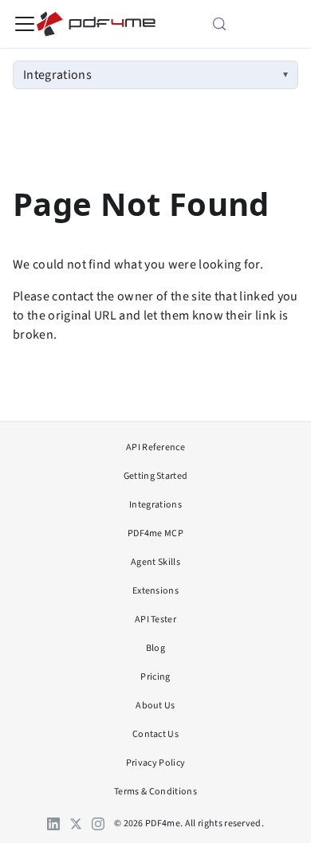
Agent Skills (155, 562)
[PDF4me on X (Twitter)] (75, 824)
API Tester (155, 619)
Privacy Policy (155, 763)
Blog (155, 648)
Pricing (155, 677)
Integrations (57, 75)
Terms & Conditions (155, 791)
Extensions (155, 591)
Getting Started (156, 476)
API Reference (155, 447)
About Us (155, 705)
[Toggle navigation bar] (25, 24)
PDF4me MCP (155, 533)
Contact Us (155, 734)
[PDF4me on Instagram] (98, 824)
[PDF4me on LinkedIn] (53, 824)
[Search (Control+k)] (239, 24)
